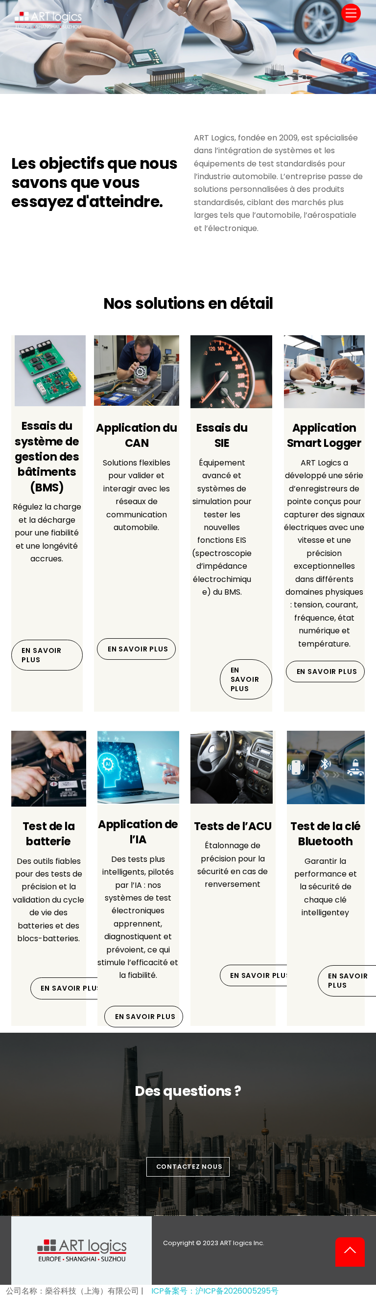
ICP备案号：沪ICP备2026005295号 (215, 1291)
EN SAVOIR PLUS (42, 655)
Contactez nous (189, 1166)
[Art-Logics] (48, 26)
